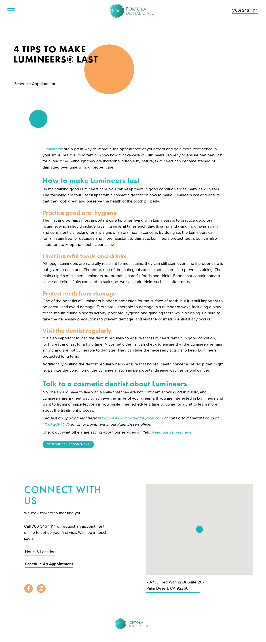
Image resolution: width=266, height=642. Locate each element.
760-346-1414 (44, 526)
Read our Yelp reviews (172, 432)
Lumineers (52, 149)
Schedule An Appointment (68, 444)
